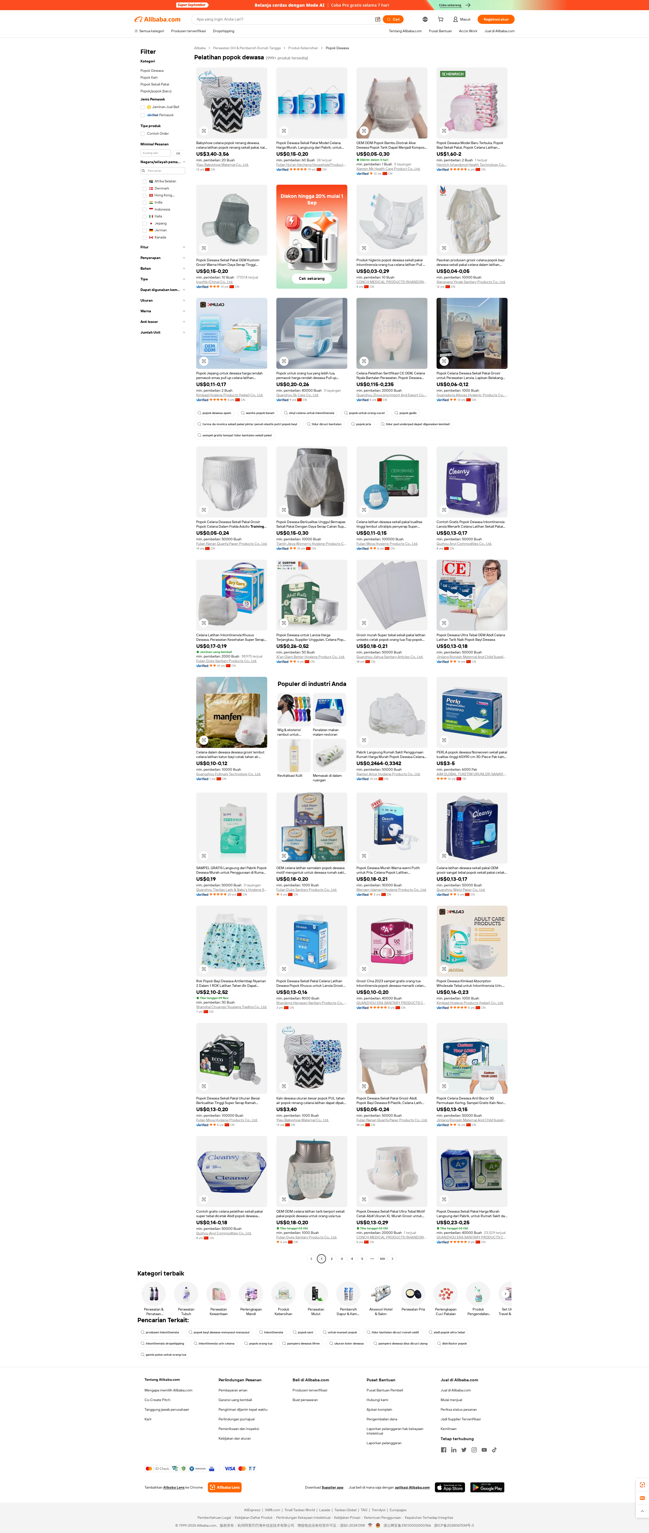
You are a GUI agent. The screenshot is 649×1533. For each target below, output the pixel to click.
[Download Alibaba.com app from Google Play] (487, 1487)
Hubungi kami (377, 1400)
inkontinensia (273, 1332)
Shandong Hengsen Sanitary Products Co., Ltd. (311, 1003)
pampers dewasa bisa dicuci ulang (402, 1343)
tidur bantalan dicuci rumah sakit (395, 1332)
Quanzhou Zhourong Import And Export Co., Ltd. (391, 395)
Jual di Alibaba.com (456, 1390)
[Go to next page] (392, 1258)
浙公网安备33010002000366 (407, 1525)
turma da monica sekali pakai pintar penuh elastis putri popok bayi (250, 424)
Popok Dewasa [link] (337, 48)
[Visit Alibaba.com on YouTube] (484, 1450)
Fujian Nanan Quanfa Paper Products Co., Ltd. (231, 544)
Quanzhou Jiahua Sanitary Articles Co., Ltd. (389, 657)
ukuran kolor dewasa (349, 1343)
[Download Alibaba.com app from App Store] (450, 1487)
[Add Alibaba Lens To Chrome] (225, 1487)
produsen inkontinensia (162, 1332)
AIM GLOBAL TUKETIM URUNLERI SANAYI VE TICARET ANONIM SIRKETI (472, 774)
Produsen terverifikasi (310, 1390)
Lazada (324, 1510)
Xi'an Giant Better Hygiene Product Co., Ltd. (310, 657)
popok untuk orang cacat (367, 413)
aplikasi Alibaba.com (412, 1487)
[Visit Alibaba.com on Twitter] (464, 1450)
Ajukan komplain (379, 1409)
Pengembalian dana (382, 1419)
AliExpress (252, 1510)
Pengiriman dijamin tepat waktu (243, 1409)
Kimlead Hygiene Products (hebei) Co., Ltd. (229, 395)
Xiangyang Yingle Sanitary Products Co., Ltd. (471, 282)
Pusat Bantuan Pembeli (385, 1390)
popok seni (305, 1332)
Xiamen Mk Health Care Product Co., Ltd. (388, 169)
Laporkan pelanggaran (384, 1443)
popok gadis (408, 413)
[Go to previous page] (311, 1258)
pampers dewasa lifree (303, 1343)
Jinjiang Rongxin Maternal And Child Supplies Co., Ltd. (472, 657)
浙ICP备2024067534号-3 (454, 1525)
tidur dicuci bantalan (326, 424)
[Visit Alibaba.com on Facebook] (444, 1450)
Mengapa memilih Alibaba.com (168, 1390)
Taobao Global (345, 1510)
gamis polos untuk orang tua (166, 1354)
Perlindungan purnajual (237, 1419)
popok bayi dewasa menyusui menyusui (221, 1332)
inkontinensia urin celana (217, 1343)
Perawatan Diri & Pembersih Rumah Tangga (247, 48)
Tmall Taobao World (299, 1510)
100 (382, 1259)
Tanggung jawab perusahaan (167, 1409)
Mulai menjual (451, 1400)
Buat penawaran (305, 1400)
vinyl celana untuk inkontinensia (311, 413)
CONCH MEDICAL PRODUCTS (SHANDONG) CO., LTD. (391, 282)
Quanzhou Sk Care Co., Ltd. (297, 395)
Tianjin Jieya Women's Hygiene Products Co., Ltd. (311, 544)
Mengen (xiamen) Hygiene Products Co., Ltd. (391, 890)
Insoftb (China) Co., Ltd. (214, 282)
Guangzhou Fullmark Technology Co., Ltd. (228, 774)
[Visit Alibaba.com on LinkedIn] (454, 1450)
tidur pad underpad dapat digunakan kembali (418, 424)
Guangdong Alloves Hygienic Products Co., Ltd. (472, 395)
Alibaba (200, 48)
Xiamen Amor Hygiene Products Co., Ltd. (388, 774)
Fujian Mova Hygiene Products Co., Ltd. (387, 544)
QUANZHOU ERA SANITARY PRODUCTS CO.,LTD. (391, 1003)
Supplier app (333, 1487)
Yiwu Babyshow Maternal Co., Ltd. (222, 165)
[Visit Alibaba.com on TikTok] (494, 1450)
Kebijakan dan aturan (235, 1438)
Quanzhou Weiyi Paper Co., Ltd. (461, 890)
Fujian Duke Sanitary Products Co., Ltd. (226, 661)
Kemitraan (449, 1429)
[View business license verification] (370, 1525)
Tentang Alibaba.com (162, 1379)
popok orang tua (261, 1343)
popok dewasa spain (217, 413)
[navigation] (162, 654)
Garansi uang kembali (235, 1400)
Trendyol (378, 1510)
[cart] (441, 20)
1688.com (272, 1510)
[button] (378, 19)
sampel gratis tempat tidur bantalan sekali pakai (237, 435)
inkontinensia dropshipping (165, 1343)
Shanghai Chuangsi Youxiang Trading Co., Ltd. (231, 1007)
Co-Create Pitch (157, 1400)
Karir (148, 1419)
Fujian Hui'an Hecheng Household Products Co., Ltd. (311, 165)
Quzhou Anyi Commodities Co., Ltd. (464, 544)
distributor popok (454, 1343)
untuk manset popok (342, 1332)
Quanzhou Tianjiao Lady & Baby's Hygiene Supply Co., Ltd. (231, 890)
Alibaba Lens (174, 1487)
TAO (364, 1510)
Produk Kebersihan (303, 48)
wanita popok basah (260, 413)
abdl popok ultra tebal (449, 1332)
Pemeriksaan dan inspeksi (239, 1429)
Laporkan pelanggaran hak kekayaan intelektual (395, 1431)
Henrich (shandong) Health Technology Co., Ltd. (472, 165)
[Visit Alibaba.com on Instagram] (474, 1450)
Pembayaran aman (233, 1390)
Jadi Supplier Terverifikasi (461, 1419)
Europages (398, 1510)
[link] (642, 1484)
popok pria (363, 424)
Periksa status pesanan (459, 1409)
